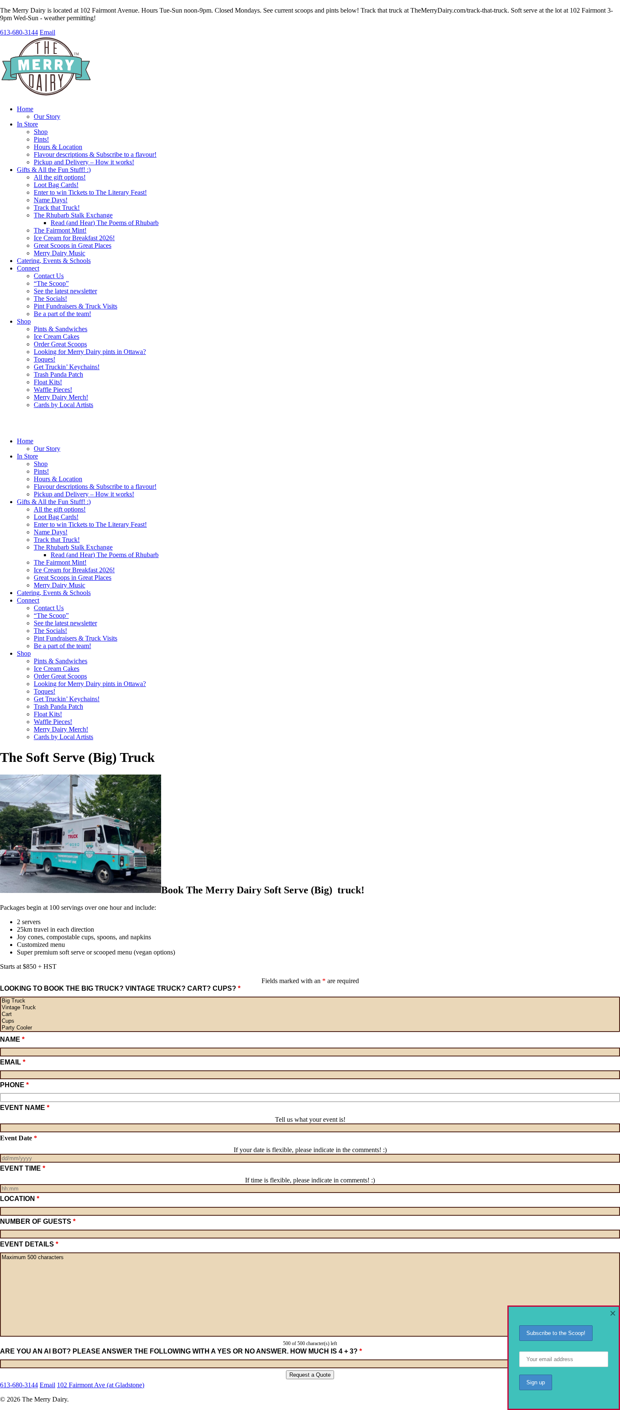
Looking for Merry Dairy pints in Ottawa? (90, 351)
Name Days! (50, 200)
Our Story (47, 116)
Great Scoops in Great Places (72, 245)
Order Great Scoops (60, 344)
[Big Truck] (310, 1000)
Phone (14, 1084)
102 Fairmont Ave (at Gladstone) (100, 1385)
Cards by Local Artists (63, 404)
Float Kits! (48, 382)
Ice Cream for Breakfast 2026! (74, 237)
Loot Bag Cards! (56, 184)
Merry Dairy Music (59, 253)
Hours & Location (58, 146)
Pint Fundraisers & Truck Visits (75, 306)
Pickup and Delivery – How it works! (84, 162)
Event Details (29, 1244)
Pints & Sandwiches (60, 328)
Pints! (41, 139)
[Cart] (310, 1014)
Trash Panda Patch (58, 374)
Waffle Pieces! (53, 389)
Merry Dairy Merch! (61, 397)
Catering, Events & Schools (54, 260)
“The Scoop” (51, 283)
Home (25, 109)
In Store (27, 124)
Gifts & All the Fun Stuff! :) (54, 169)
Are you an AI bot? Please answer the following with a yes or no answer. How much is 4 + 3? (185, 1351)
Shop (41, 131)
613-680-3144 (19, 32)
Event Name (24, 1107)
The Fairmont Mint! (60, 230)
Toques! (44, 359)
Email (47, 32)
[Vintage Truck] (310, 1007)
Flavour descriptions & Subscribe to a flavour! (95, 154)
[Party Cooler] (310, 1027)
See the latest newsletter (65, 291)
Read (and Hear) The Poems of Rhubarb (105, 222)
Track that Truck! (57, 207)
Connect (28, 268)
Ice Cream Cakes (56, 336)
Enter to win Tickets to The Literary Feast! (90, 192)
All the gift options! (60, 177)
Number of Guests (37, 1221)
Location (19, 1198)
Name (12, 1039)
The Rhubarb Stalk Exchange (73, 215)
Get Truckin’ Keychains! (67, 366)
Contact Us (49, 275)
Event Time (22, 1168)
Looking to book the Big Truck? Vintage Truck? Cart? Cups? (120, 988)
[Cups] (310, 1021)
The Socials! (50, 298)
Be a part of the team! (62, 313)
